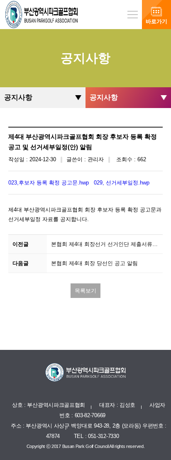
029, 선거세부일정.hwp (121, 183)
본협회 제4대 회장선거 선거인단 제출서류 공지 (107, 244)
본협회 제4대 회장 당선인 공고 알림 (94, 263)
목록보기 (85, 291)
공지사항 (18, 97)
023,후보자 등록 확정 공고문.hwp (48, 183)
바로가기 (156, 21)
